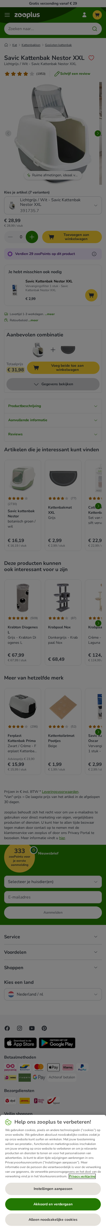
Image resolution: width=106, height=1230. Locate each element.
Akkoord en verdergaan (53, 1204)
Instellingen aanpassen (53, 1188)
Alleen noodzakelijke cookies (53, 1219)
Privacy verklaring (82, 1176)
